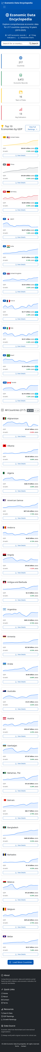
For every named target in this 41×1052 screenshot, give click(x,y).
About (5, 996)
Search (34, 43)
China (12, 164)
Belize (10, 936)
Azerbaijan (12, 745)
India (12, 246)
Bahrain (11, 800)
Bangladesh (12, 827)
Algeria (10, 473)
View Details (21, 155)
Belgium (11, 909)
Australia (11, 691)
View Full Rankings (32, 128)
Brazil (12, 355)
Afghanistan (13, 418)
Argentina (11, 609)
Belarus (10, 882)
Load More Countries (22, 962)
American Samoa (15, 500)
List (37, 410)
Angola (10, 554)
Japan (12, 219)
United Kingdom (15, 273)
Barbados (11, 854)
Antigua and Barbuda (17, 582)
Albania (10, 445)
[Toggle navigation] (4, 7)
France (12, 301)
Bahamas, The (13, 773)
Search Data (7, 1013)
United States (14, 137)
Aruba (10, 664)
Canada (13, 382)
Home (5, 993)
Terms (5, 1003)
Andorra (11, 527)
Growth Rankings (9, 1019)
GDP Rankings (8, 1016)
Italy (11, 328)
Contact (6, 1000)
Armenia (11, 636)
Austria (10, 718)
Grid (31, 410)
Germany (13, 192)
